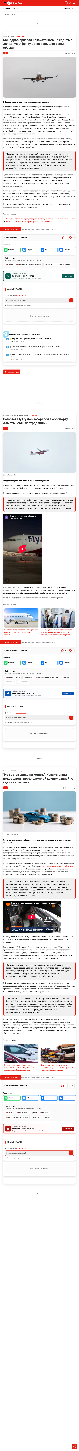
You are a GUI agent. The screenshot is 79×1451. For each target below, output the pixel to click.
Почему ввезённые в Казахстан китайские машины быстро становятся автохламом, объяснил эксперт (20, 1067)
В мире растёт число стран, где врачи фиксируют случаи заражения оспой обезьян (40, 219)
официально (21, 36)
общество (49, 264)
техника (48, 1117)
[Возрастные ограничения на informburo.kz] (66, 3)
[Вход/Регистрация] (70, 3)
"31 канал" (34, 858)
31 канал (10, 1113)
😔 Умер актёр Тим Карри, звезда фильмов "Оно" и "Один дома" (31, 339)
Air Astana (29, 677)
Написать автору (69, 53)
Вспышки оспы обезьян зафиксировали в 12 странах (28, 221)
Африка (10, 264)
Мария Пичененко (24, 415)
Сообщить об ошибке (10, 229)
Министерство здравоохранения (29, 264)
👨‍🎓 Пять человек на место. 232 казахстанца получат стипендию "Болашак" (35, 346)
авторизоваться (21, 295)
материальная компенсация (17, 1117)
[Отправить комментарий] (71, 300)
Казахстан (45, 1113)
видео (35, 415)
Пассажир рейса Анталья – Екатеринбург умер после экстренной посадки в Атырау (21, 632)
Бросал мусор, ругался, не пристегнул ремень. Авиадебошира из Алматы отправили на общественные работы (56, 632)
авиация (66, 677)
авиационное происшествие (47, 677)
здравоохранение (64, 264)
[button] (70, 8)
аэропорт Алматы (13, 677)
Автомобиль (22, 1113)
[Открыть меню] (5, 3)
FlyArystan (11, 682)
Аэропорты (24, 682)
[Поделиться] (74, 1446)
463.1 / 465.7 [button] (11, 8)
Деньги (34, 1113)
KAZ (74, 3)
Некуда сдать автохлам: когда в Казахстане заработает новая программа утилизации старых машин (57, 1067)
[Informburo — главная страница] (15, 3)
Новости (14, 14)
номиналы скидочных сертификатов (57, 866)
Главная (6, 14)
